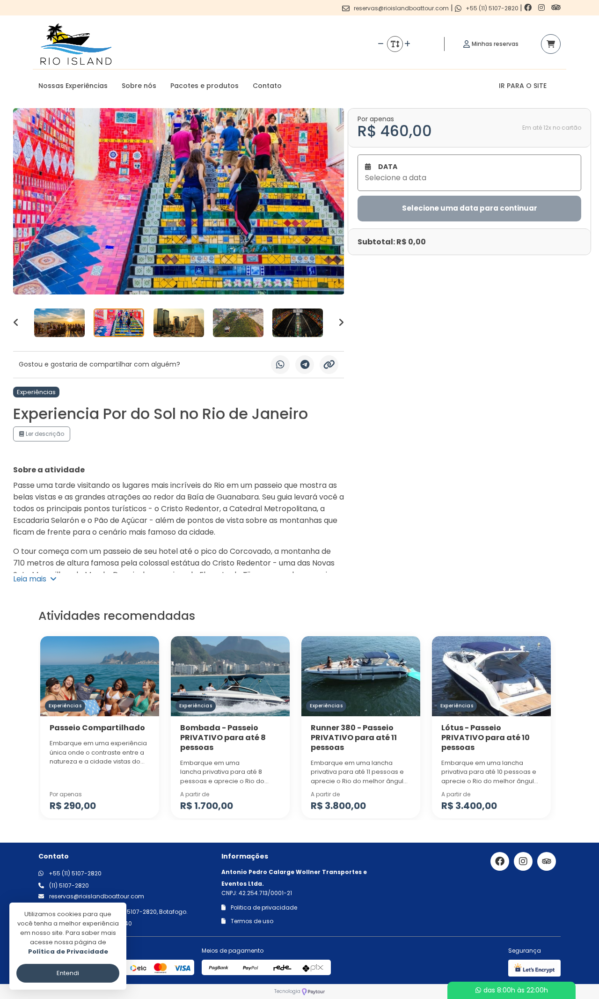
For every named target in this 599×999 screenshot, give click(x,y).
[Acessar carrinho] (551, 44)
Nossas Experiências (73, 85)
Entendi (68, 973)
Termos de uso (251, 921)
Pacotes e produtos (204, 85)
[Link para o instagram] (542, 7)
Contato (267, 85)
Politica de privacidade (263, 907)
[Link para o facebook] (528, 7)
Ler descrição (44, 434)
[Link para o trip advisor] (556, 7)
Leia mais (31, 578)
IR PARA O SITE (523, 85)
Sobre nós (139, 85)
